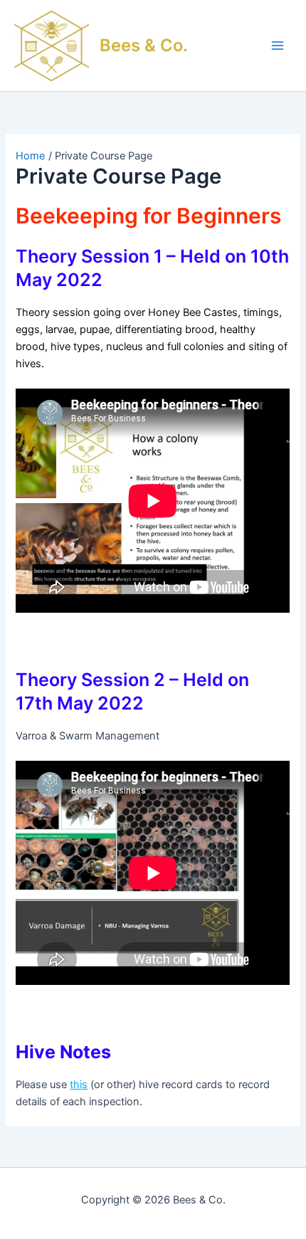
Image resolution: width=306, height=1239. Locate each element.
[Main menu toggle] (277, 45)
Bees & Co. (144, 45)
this (79, 1084)
